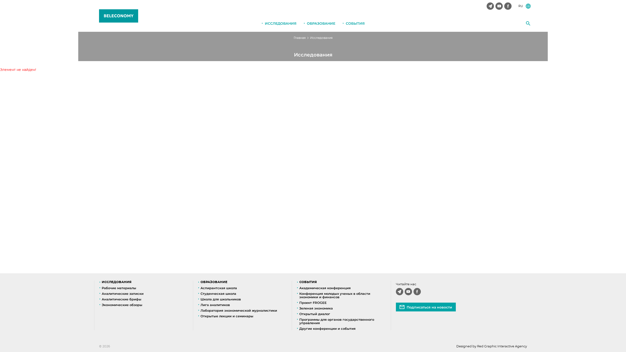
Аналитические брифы (121, 299)
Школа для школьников (221, 299)
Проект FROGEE (313, 303)
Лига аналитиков (215, 305)
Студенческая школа (218, 294)
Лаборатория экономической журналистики (239, 310)
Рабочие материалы (119, 288)
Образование (321, 23)
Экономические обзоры (122, 305)
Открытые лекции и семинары (227, 316)
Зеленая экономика (316, 308)
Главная (300, 37)
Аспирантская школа (219, 288)
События (355, 23)
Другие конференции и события (327, 328)
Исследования (280, 23)
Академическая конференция (325, 288)
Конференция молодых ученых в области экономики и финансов (334, 295)
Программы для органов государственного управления (336, 321)
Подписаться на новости (429, 307)
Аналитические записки (123, 294)
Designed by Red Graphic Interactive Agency (491, 346)
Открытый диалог (314, 314)
